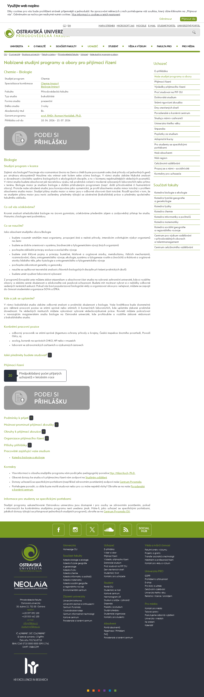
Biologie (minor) (50, 86)
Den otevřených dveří (114, 570)
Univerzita (19, 46)
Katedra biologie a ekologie (28, 457)
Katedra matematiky (166, 222)
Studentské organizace (114, 614)
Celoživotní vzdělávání (167, 163)
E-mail (152, 26)
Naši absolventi (163, 153)
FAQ (106, 634)
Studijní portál (166, 26)
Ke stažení (149, 622)
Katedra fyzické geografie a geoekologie (169, 200)
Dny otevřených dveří (166, 108)
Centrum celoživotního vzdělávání (173, 247)
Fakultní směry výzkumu (156, 550)
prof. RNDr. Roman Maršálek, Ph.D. (61, 116)
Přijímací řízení (162, 82)
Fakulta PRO (167, 46)
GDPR (147, 576)
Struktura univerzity (31, 54)
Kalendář (149, 625)
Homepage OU (70, 549)
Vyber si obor (110, 553)
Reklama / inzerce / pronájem (158, 596)
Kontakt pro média (153, 608)
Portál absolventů (112, 627)
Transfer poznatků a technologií (159, 556)
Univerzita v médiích (154, 618)
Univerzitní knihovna (72, 601)
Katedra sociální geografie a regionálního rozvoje (169, 229)
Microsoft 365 (125, 26)
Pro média (188, 46)
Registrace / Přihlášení (114, 631)
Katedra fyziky (162, 206)
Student (116, 46)
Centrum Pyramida (130, 482)
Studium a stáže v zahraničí (116, 600)
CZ (64, 26)
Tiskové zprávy (151, 612)
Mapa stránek (107, 26)
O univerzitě (14, 54)
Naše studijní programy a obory (104, 54)
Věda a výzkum (140, 46)
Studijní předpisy (111, 610)
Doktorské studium (165, 97)
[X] (92, 529)
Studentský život (111, 573)
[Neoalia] (31, 585)
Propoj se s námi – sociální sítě (171, 168)
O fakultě (42, 46)
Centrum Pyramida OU (117, 511)
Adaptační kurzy (163, 139)
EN (69, 26)
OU (5, 54)
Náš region (160, 158)
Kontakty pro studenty (114, 617)
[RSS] (126, 529)
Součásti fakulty (69, 46)
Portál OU (108, 587)
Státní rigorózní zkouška (168, 102)
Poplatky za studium (166, 134)
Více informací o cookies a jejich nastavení (96, 14)
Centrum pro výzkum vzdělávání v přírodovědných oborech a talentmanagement (172, 238)
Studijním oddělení (96, 477)
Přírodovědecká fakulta (68, 54)
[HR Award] (31, 669)
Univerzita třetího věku (167, 123)
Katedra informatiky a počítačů (172, 217)
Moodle (141, 26)
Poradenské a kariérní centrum (172, 113)
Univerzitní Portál (188, 26)
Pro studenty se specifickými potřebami (170, 146)
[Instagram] (75, 529)
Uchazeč (96, 46)
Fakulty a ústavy (49, 54)
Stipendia (159, 129)
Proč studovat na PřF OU (168, 92)
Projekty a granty (153, 553)
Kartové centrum (71, 617)
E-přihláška (161, 71)
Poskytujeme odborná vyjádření (159, 615)
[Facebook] (58, 529)
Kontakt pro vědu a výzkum (157, 563)
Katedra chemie (163, 211)
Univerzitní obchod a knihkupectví (78, 604)
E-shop (148, 582)
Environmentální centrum (74, 590)
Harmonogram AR (112, 597)
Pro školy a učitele (153, 586)
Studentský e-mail (112, 590)
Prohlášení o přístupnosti (156, 579)
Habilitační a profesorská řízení (159, 560)
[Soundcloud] (109, 529)
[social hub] (144, 529)
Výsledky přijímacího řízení (169, 87)
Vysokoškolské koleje (73, 611)
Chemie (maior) (50, 83)
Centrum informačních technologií (78, 614)
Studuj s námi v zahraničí (168, 118)
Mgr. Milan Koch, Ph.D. (122, 473)
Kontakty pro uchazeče (167, 174)
